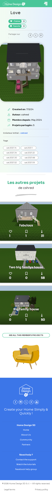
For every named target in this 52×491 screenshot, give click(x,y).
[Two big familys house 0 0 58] (26, 263)
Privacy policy (41, 489)
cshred (23, 133)
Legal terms (9, 489)
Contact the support (26, 459)
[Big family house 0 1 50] (26, 305)
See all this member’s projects (26, 335)
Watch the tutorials (26, 464)
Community (26, 439)
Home (26, 430)
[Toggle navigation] (45, 3)
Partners (26, 444)
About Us (26, 435)
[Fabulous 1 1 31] (26, 221)
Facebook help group (26, 469)
